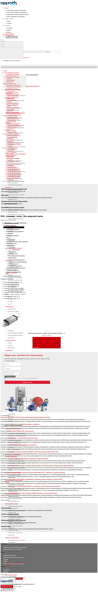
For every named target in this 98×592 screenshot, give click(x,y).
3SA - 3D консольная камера (15, 586)
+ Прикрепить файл (10, 376)
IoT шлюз (10, 345)
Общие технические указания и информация (13, 145)
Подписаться (19, 578)
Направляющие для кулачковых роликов (11, 120)
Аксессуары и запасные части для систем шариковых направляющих (13, 137)
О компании (9, 28)
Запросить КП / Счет (7, 586)
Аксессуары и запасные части (13, 85)
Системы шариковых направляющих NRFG (11, 131)
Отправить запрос (27, 382)
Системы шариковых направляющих (16, 556)
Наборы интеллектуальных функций (12, 105)
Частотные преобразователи (13, 272)
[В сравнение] (12, 311)
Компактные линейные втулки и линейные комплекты (15, 507)
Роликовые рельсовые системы (15, 553)
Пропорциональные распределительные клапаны (15, 184)
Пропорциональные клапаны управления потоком (15, 179)
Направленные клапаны (13, 110)
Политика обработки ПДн (32, 378)
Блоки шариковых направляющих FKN (11, 166)
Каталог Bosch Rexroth (32, 75)
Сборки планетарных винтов (15, 498)
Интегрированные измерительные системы (12, 91)
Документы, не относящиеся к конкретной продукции (13, 87)
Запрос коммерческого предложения (16, 16)
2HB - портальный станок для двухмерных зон (15, 580)
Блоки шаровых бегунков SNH (13, 175)
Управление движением (15, 266)
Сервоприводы (9, 350)
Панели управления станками (15, 335)
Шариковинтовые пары (13, 501)
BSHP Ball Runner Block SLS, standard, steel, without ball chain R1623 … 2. (46, 333)
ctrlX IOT (10, 343)
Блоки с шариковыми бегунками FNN (11, 150)
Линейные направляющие (12, 97)
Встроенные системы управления (15, 231)
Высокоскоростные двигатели (15, 280)
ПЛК (7, 237)
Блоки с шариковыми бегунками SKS (11, 153)
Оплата (8, 21)
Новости (9, 32)
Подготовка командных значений (16, 194)
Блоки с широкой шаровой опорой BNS (12, 159)
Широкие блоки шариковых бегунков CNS (13, 178)
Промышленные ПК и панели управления (17, 241)
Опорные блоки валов (13, 530)
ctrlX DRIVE (12, 247)
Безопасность (12, 252)
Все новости (7, 415)
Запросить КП (9, 34)
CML (9, 250)
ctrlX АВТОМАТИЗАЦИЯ (12, 229)
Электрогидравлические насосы (16, 151)
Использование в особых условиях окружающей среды (16, 464)
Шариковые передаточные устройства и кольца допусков (13, 112)
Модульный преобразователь (17, 260)
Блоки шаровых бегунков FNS (13, 170)
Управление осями (12, 199)
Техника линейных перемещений (10, 80)
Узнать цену (36, 347)
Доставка (9, 23)
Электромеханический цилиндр (15, 572)
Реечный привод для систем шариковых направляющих (13, 123)
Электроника (8, 187)
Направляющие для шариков (13, 143)
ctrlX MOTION (11, 414)
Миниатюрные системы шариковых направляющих (12, 117)
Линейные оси (11, 570)
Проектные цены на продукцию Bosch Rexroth (17, 14)
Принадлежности (13, 264)
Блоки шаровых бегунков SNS (13, 176)
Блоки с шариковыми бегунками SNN (11, 156)
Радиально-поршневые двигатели (16, 127)
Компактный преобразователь (17, 256)
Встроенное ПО (13, 254)
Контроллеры (12, 258)
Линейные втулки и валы (11, 504)
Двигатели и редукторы (12, 235)
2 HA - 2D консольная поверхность (16, 577)
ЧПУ (7, 274)
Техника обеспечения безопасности (15, 268)
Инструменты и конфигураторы (13, 89)
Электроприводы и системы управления (13, 77)
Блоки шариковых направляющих (10, 140)
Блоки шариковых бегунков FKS (13, 164)
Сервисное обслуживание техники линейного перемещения (12, 109)
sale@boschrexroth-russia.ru (12, 37)
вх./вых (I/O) (8, 260)
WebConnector (11, 347)
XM (9, 255)
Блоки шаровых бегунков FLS (13, 169)
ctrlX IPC (10, 238)
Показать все (11, 337)
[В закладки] (34, 311)
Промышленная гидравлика (13, 74)
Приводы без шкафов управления (18, 262)
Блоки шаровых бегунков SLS (13, 173)
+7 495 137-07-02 (12, 36)
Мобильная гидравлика (12, 75)
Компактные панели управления (15, 333)
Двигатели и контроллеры (14, 567)
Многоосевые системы (11, 575)
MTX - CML (10, 416)
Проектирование (10, 239)
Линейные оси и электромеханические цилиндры (11, 100)
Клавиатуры (11, 330)
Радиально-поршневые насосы (15, 140)
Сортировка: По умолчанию (7, 279)
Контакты (9, 30)
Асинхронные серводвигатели (15, 277)
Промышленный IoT (10, 340)
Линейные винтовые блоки (12, 94)
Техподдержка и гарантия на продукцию (16, 10)
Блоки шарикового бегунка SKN (12, 162)
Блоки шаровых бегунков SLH (13, 172)
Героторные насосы (13, 212)
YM (9, 257)
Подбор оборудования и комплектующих (17, 12)
